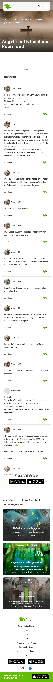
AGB (26, 634)
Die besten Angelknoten (26, 651)
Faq (26, 655)
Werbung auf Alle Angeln (26, 643)
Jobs (27, 638)
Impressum (26, 630)
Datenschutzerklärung (26, 626)
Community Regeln (26, 647)
